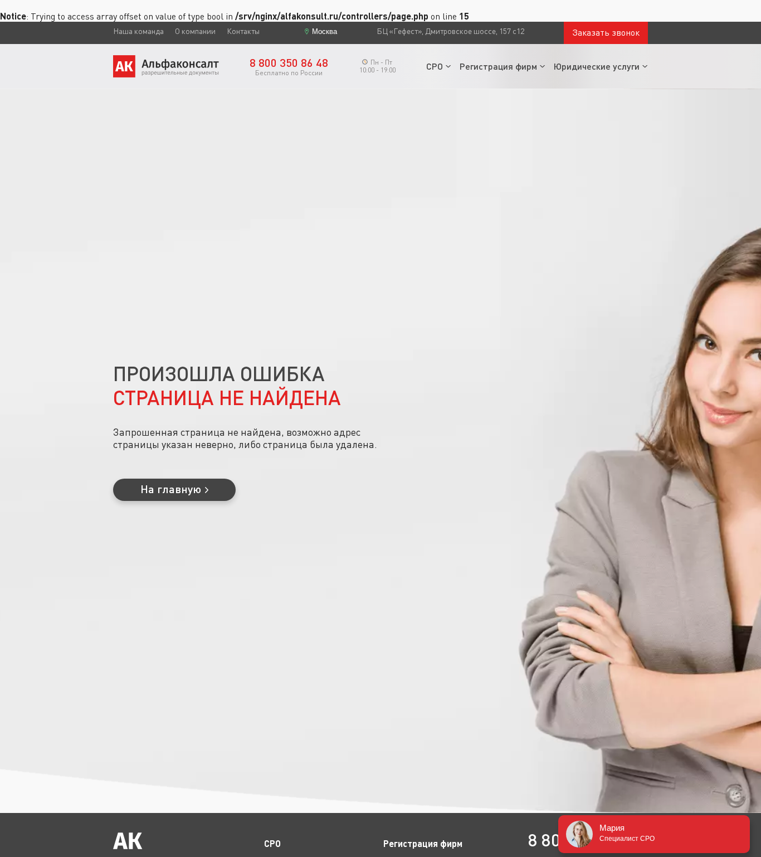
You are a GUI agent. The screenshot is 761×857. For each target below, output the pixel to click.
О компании (195, 31)
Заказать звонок (606, 32)
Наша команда (138, 31)
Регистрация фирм (498, 66)
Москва (324, 31)
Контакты (243, 31)
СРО (434, 66)
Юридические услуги (597, 66)
